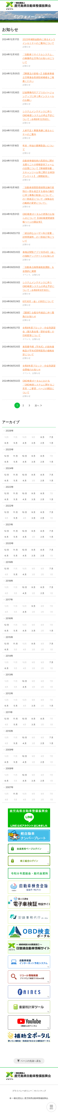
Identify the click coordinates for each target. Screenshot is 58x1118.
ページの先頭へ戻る (31, 1060)
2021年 (9, 524)
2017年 (9, 599)
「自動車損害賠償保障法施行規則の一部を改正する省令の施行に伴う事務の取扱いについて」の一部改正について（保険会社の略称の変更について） (38, 195)
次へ (37, 405)
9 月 (33, 456)
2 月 (42, 443)
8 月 (42, 437)
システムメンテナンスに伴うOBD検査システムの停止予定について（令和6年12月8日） (38, 115)
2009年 (10, 749)
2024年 (10, 468)
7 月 (51, 437)
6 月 (6, 443)
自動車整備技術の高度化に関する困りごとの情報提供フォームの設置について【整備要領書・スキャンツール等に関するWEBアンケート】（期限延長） (38, 168)
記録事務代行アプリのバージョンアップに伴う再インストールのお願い (38, 96)
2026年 (10, 430)
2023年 (10, 486)
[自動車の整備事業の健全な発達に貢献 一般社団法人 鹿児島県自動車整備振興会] (29, 6)
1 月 (51, 443)
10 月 (24, 456)
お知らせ (26, 46)
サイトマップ (40, 1091)
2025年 (10, 449)
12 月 (6, 456)
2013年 (9, 674)
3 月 (33, 443)
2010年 (9, 731)
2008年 (10, 768)
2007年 (9, 787)
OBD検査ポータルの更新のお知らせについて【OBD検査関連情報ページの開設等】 (38, 218)
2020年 (10, 543)
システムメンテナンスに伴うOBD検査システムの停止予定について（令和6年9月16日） (38, 286)
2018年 (9, 580)
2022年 (10, 505)
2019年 (9, 562)
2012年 (9, 693)
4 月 (24, 443)
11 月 (15, 456)
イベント (26, 274)
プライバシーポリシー (22, 1091)
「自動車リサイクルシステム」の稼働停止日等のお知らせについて (38, 58)
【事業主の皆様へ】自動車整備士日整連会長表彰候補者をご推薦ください (38, 77)
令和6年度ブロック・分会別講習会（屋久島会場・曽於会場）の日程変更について (39, 331)
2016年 (9, 618)
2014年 (9, 655)
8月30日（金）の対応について (38, 301)
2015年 (9, 637)
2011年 (9, 712)
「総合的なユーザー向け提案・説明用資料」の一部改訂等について (38, 237)
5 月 (15, 443)
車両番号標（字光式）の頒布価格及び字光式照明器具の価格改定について (38, 350)
